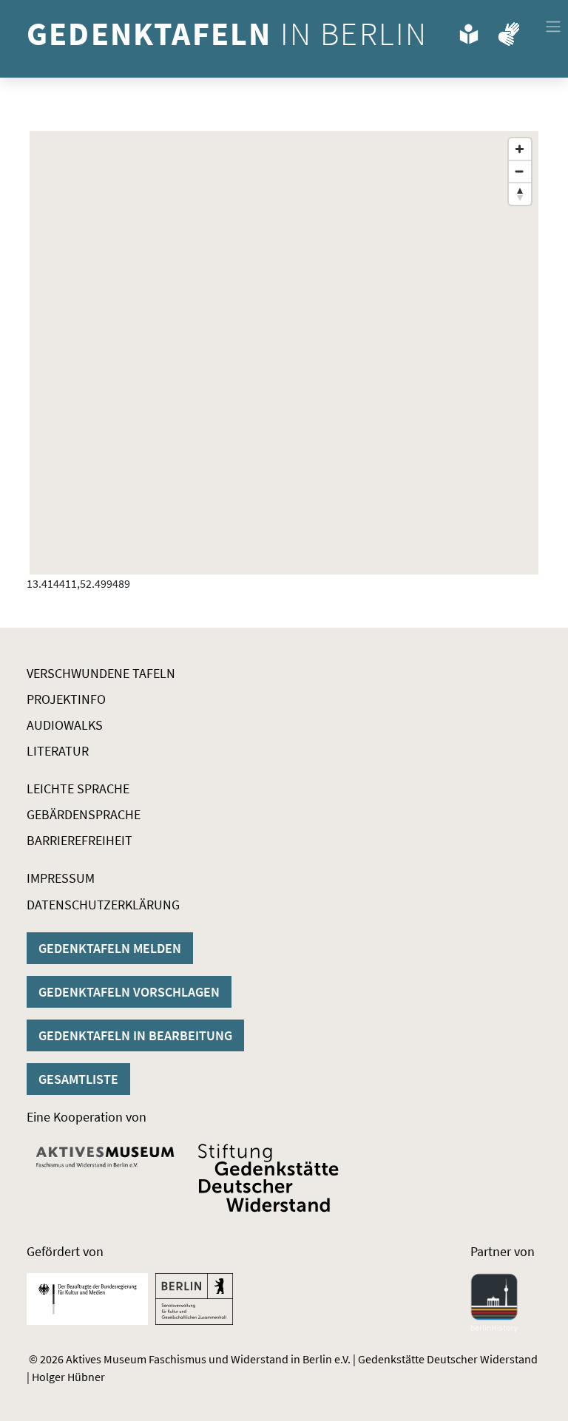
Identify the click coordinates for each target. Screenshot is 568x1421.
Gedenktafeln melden (109, 948)
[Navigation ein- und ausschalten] (553, 26)
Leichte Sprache (78, 788)
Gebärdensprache (84, 814)
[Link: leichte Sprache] (469, 31)
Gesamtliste (78, 1079)
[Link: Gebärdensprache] (509, 31)
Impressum (61, 877)
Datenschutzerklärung (103, 904)
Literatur (58, 750)
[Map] (284, 352)
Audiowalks (65, 724)
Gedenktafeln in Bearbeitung (135, 1035)
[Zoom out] (520, 171)
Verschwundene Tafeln (101, 673)
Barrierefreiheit (79, 840)
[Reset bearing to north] (520, 194)
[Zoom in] (520, 149)
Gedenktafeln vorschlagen (129, 991)
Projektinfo (66, 699)
